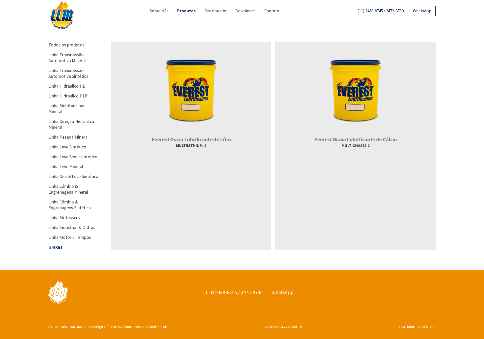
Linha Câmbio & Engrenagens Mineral (68, 189)
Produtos (186, 11)
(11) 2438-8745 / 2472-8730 (380, 11)
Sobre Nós (158, 11)
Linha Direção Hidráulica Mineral (71, 124)
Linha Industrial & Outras (71, 227)
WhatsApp (422, 11)
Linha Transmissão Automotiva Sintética (68, 73)
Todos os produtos (66, 45)
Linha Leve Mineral (65, 166)
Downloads (245, 11)
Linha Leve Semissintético (72, 157)
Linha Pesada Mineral (68, 137)
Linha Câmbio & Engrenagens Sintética (69, 205)
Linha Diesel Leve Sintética (73, 176)
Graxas (55, 247)
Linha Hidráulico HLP (68, 96)
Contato (271, 11)
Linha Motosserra (64, 217)
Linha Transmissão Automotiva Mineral (67, 57)
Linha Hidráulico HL (66, 86)
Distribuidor (215, 11)
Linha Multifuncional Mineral (67, 108)
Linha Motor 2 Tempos (69, 237)
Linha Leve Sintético (67, 147)
